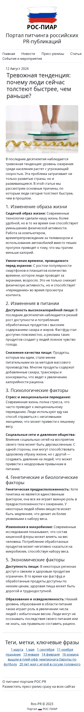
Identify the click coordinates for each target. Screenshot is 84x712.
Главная (8, 53)
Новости (28, 53)
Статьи (76, 53)
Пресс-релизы (53, 53)
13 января (31, 654)
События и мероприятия (22, 58)
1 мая (30, 649)
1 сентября (45, 649)
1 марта (17, 649)
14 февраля (51, 654)
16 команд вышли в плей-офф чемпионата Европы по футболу (41, 659)
